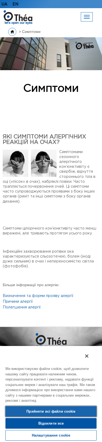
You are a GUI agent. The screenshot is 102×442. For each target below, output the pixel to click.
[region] (51, 393)
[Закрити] (87, 356)
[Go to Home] (12, 32)
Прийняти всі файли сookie (50, 411)
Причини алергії (18, 301)
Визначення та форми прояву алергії (38, 296)
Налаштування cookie (51, 435)
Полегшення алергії (22, 307)
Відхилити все (51, 423)
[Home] (18, 17)
